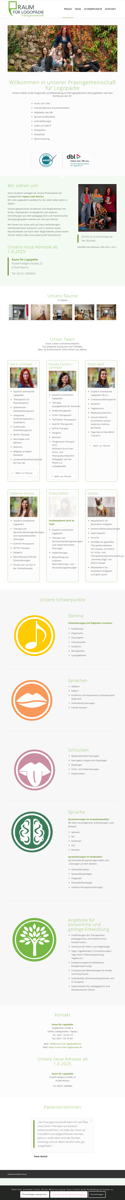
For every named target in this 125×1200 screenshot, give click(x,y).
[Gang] (41, 312)
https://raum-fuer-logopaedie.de (65, 1047)
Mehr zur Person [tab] (24, 473)
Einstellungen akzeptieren (35, 1194)
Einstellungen (97, 1194)
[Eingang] (19, 312)
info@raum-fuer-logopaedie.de (65, 1043)
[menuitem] (67, 9)
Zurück (14, 48)
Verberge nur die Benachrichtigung (68, 1194)
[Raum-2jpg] (84, 312)
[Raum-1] (62, 312)
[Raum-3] (106, 312)
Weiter (110, 48)
